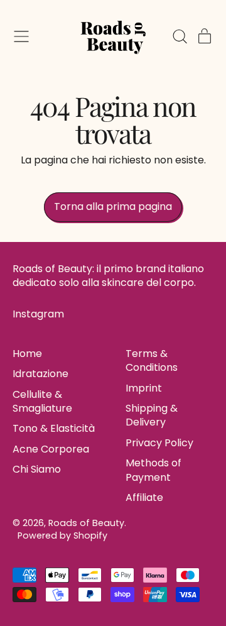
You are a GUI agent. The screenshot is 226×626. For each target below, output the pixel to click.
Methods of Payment (153, 470)
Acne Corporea (51, 449)
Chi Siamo (37, 469)
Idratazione (40, 373)
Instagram (38, 314)
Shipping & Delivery (152, 415)
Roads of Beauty (86, 523)
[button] (179, 36)
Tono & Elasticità (54, 428)
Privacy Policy (159, 443)
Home (27, 353)
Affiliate (144, 497)
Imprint (144, 388)
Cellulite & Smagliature (42, 401)
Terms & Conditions (152, 360)
